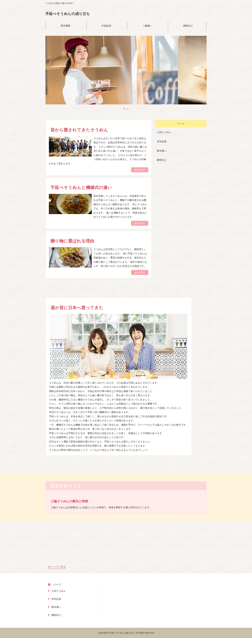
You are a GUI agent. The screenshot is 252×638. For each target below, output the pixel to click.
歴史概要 (65, 25)
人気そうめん (164, 132)
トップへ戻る (58, 566)
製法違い (161, 150)
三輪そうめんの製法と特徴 (69, 501)
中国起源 (106, 25)
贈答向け (188, 25)
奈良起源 (161, 141)
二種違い (147, 25)
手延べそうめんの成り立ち (67, 13)
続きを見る (140, 169)
